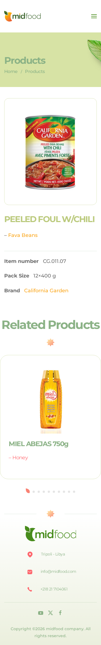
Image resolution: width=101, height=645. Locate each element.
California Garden (46, 291)
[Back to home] (22, 16)
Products (35, 71)
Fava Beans (23, 235)
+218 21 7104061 (54, 589)
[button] (94, 16)
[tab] (28, 490)
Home (10, 71)
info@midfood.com (58, 571)
